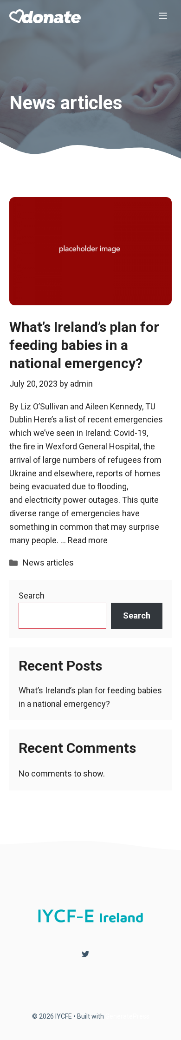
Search (32, 595)
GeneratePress (127, 1016)
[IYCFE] (45, 16)
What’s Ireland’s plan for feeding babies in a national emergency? (84, 345)
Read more (88, 540)
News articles (48, 562)
